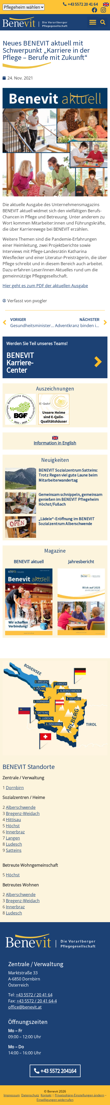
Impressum (12, 1095)
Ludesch (14, 844)
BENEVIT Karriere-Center (20, 362)
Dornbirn (15, 787)
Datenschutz (30, 1095)
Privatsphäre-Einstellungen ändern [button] (79, 1095)
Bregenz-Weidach (23, 813)
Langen (13, 838)
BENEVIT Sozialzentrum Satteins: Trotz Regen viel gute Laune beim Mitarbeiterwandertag (68, 474)
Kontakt (46, 1095)
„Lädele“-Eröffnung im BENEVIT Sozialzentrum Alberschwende (67, 521)
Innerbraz (15, 832)
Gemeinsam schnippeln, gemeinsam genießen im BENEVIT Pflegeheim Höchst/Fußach (70, 499)
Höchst (13, 826)
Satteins (13, 850)
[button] (92, 22)
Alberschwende (21, 807)
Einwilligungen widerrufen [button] (55, 1100)
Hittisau (13, 819)
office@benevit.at (25, 1007)
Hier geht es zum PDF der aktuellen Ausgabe (45, 285)
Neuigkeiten (55, 459)
